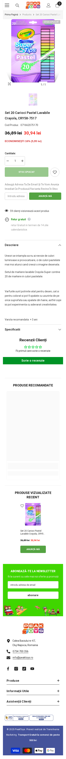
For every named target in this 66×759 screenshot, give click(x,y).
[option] (33, 53)
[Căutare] (17, 5)
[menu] (7, 5)
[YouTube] (32, 669)
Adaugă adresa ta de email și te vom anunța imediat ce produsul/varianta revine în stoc (32, 186)
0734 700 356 (20, 651)
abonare (32, 595)
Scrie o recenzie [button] (33, 360)
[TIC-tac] (24, 669)
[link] (33, 466)
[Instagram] (16, 669)
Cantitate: (10, 153)
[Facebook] (8, 669)
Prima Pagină (11, 14)
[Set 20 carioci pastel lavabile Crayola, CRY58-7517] (33, 515)
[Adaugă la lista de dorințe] (54, 172)
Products (27, 14)
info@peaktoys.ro (23, 657)
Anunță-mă (45, 196)
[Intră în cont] (49, 5)
